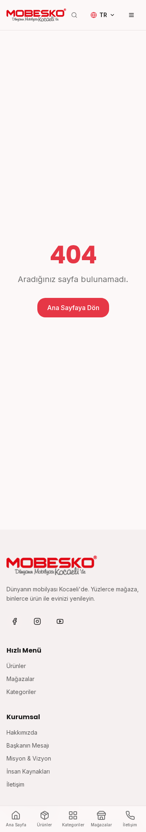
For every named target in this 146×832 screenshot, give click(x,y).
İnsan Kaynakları (28, 771)
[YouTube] (60, 621)
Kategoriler (21, 691)
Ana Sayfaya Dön (73, 308)
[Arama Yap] (74, 15)
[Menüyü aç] (131, 15)
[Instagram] (37, 621)
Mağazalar (20, 678)
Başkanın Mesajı (27, 745)
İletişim (15, 784)
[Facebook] (14, 621)
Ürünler (16, 665)
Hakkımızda (21, 732)
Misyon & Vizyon (28, 758)
